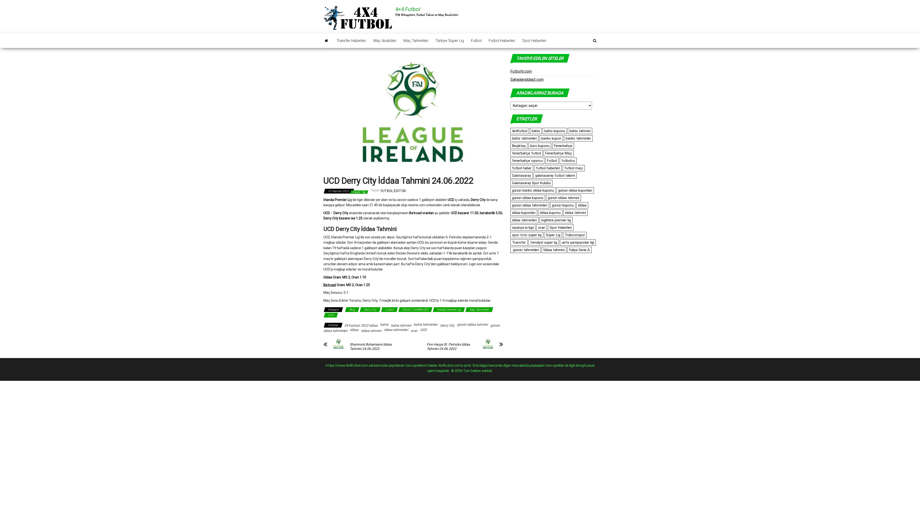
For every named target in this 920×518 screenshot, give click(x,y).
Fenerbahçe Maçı (558, 153)
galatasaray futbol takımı (555, 175)
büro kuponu (540, 146)
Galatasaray (521, 175)
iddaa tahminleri (396, 330)
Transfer (519, 242)
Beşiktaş (519, 146)
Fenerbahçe (563, 146)
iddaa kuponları (523, 213)
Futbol (476, 40)
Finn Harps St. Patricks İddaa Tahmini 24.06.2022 (448, 346)
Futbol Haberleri (502, 40)
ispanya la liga (523, 227)
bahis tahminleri (425, 324)
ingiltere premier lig (556, 220)
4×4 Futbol (407, 9)
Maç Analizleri (384, 40)
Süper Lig (553, 235)
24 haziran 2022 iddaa (361, 325)
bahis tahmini (401, 325)
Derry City (370, 309)
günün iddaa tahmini (472, 324)
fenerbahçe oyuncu (527, 161)
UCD (331, 315)
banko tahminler (578, 138)
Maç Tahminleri (415, 40)
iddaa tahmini (371, 331)
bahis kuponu (554, 131)
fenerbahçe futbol (526, 153)
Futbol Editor (393, 191)
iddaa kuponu (550, 213)
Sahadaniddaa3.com (527, 79)
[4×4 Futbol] (326, 41)
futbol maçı (573, 168)
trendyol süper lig (543, 242)
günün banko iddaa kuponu (533, 190)
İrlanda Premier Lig (449, 309)
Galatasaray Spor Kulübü (531, 183)
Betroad (329, 285)
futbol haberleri (548, 168)
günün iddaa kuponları (575, 190)
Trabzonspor (575, 235)
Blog (352, 309)
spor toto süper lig (526, 235)
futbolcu (568, 161)
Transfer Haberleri (351, 40)
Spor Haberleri (534, 40)
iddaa (354, 330)
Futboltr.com (521, 71)
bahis (384, 324)
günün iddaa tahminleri (529, 205)
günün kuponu (563, 205)
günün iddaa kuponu (527, 198)
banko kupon (551, 138)
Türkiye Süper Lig (450, 40)
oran (414, 331)
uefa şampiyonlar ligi (578, 242)
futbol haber (522, 168)
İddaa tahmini (554, 250)
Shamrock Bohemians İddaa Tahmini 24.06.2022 (371, 346)
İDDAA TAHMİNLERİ (415, 309)
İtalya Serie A (579, 250)
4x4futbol (519, 131)
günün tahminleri (525, 250)
